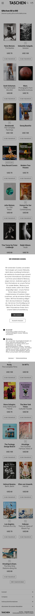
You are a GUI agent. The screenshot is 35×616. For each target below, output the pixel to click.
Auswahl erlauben (17, 320)
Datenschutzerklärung (21, 358)
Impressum (11, 358)
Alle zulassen (17, 315)
